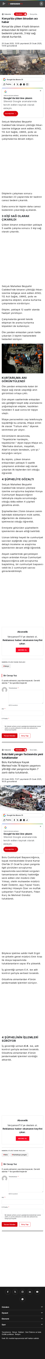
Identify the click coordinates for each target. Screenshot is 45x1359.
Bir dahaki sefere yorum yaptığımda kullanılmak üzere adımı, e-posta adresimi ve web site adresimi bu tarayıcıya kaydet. (23, 728)
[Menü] (4, 3)
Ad (3, 709)
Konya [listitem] (6, 666)
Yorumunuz (14, 688)
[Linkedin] (30, 1292)
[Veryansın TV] (15, 4)
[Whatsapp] (22, 1299)
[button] (25, 14)
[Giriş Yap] (41, 3)
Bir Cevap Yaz (10, 675)
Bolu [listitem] (5, 1155)
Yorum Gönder (9, 736)
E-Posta (5, 718)
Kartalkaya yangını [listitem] (19, 1155)
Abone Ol (22, 650)
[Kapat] (40, 90)
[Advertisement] (22, 166)
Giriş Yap (24, 736)
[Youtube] (37, 1292)
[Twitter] (15, 1292)
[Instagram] (22, 1292)
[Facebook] (7, 1292)
